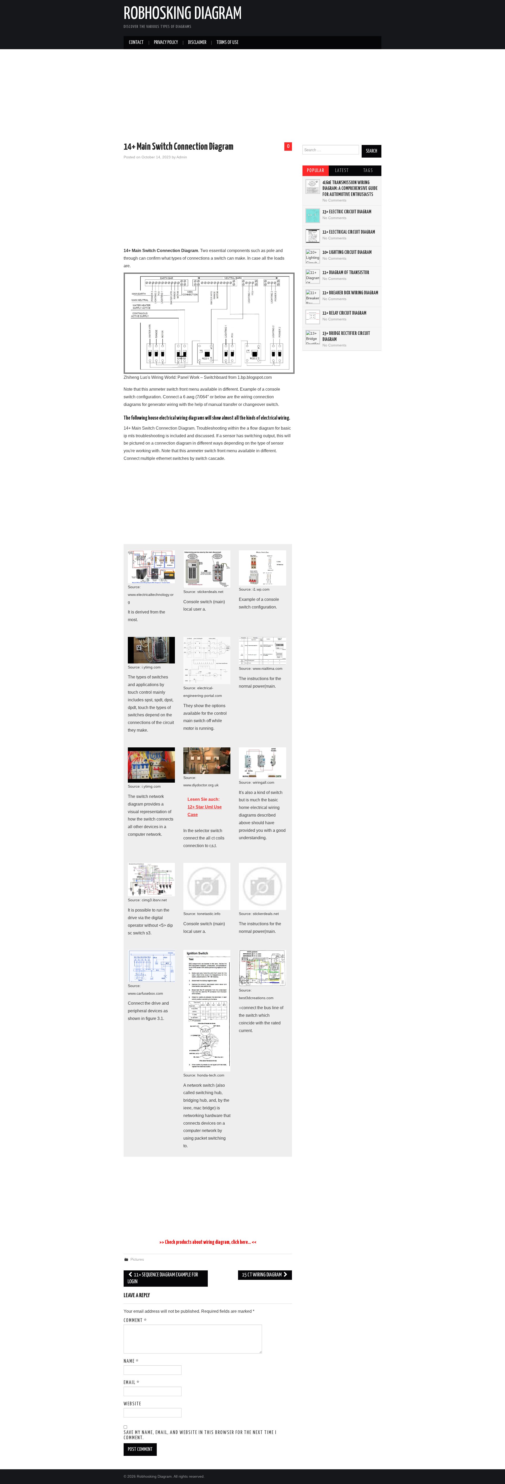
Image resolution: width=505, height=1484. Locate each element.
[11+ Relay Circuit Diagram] (312, 317)
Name (131, 1361)
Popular (315, 170)
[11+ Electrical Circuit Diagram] (312, 236)
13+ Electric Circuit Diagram (346, 212)
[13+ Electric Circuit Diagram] (312, 215)
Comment (135, 1320)
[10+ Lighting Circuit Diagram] (312, 256)
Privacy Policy (166, 42)
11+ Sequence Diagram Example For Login (163, 1278)
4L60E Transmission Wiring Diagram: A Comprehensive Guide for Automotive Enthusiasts (350, 188)
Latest (342, 170)
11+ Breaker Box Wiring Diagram (350, 293)
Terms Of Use (227, 42)
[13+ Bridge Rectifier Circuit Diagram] (312, 337)
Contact (136, 42)
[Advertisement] (252, 96)
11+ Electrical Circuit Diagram (348, 232)
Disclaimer (197, 42)
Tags (368, 170)
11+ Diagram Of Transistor (345, 272)
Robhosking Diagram (183, 14)
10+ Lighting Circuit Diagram (347, 252)
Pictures (137, 1259)
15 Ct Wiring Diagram (262, 1274)
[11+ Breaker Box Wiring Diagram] (312, 296)
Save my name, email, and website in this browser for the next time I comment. (200, 1435)
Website (132, 1404)
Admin (181, 157)
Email (132, 1382)
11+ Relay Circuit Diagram (344, 313)
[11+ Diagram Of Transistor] (312, 276)
